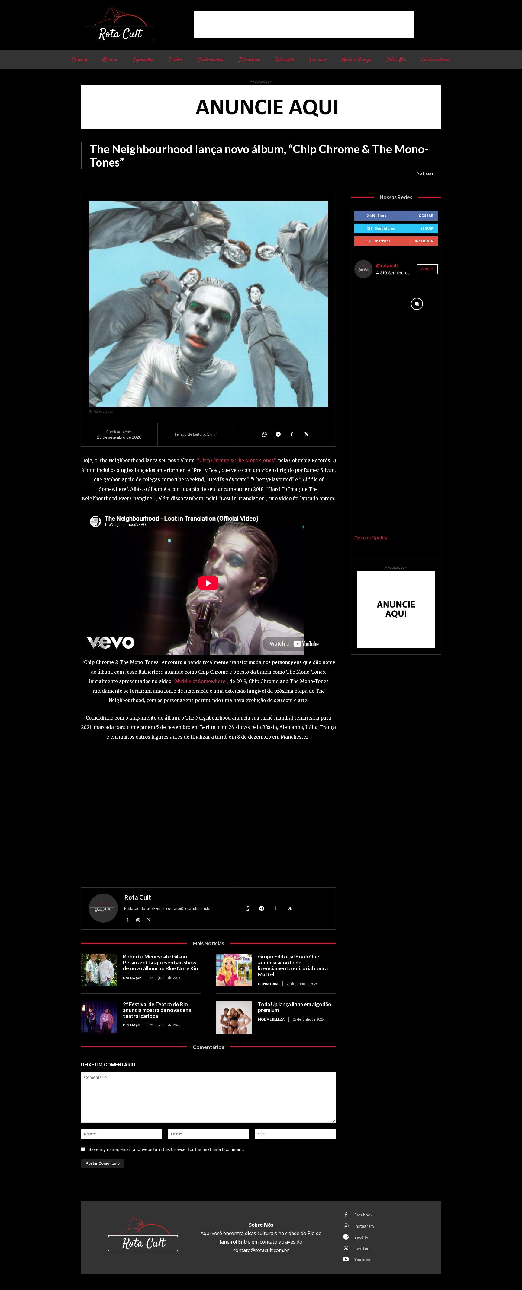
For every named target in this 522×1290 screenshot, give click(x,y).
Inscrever (424, 241)
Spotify (361, 1237)
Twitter (361, 1248)
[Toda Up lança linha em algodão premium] (234, 1017)
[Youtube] (345, 1259)
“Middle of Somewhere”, (200, 681)
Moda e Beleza (271, 1019)
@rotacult (387, 265)
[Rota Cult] (103, 909)
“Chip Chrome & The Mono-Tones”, (237, 460)
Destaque (132, 978)
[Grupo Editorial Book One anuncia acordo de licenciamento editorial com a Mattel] (234, 970)
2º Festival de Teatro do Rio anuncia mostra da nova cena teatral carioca (157, 1010)
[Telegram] (278, 434)
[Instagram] (138, 920)
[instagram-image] (375, 304)
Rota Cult (137, 897)
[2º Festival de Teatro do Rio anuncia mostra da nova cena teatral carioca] (99, 1017)
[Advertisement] (304, 24)
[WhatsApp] (264, 434)
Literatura (268, 984)
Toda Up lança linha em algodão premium (294, 1007)
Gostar (426, 215)
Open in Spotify (370, 538)
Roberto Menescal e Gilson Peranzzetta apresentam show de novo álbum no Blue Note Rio (160, 962)
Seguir (426, 228)
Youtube (362, 1259)
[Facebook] (292, 434)
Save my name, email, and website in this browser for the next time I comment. (166, 1149)
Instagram (364, 1226)
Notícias (424, 173)
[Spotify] (345, 1237)
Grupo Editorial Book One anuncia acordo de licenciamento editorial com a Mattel (293, 965)
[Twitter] (306, 434)
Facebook (363, 1214)
